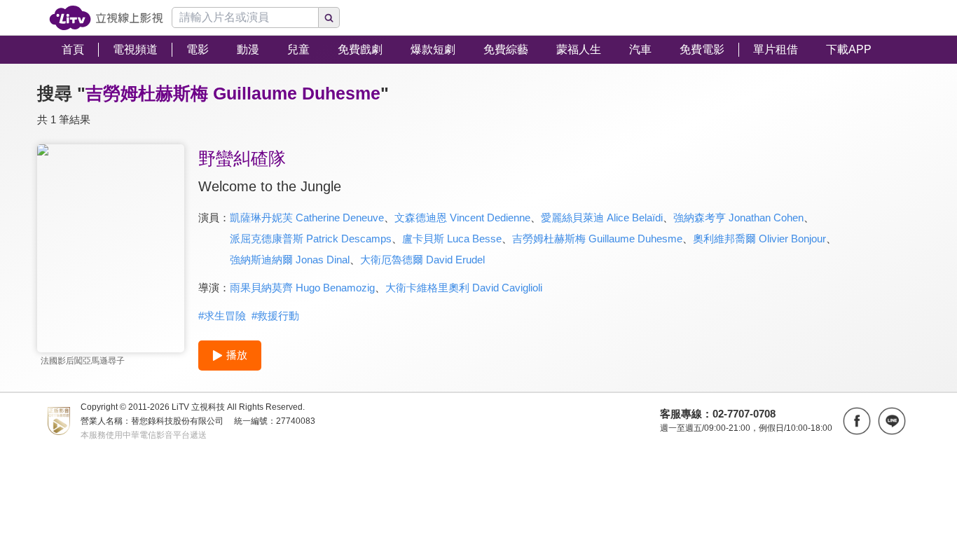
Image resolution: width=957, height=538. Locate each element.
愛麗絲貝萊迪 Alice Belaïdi (602, 217)
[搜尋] (329, 17)
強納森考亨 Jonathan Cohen (738, 217)
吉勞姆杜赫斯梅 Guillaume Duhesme (597, 238)
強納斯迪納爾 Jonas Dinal (290, 259)
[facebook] (857, 421)
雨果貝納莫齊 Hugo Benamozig (302, 288)
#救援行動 (275, 316)
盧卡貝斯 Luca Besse (452, 238)
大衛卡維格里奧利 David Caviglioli (463, 288)
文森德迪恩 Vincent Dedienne (462, 217)
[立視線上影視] (106, 18)
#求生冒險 (222, 316)
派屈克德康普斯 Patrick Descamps (311, 238)
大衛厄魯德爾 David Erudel (422, 259)
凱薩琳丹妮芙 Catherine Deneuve (307, 217)
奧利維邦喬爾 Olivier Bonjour (759, 238)
